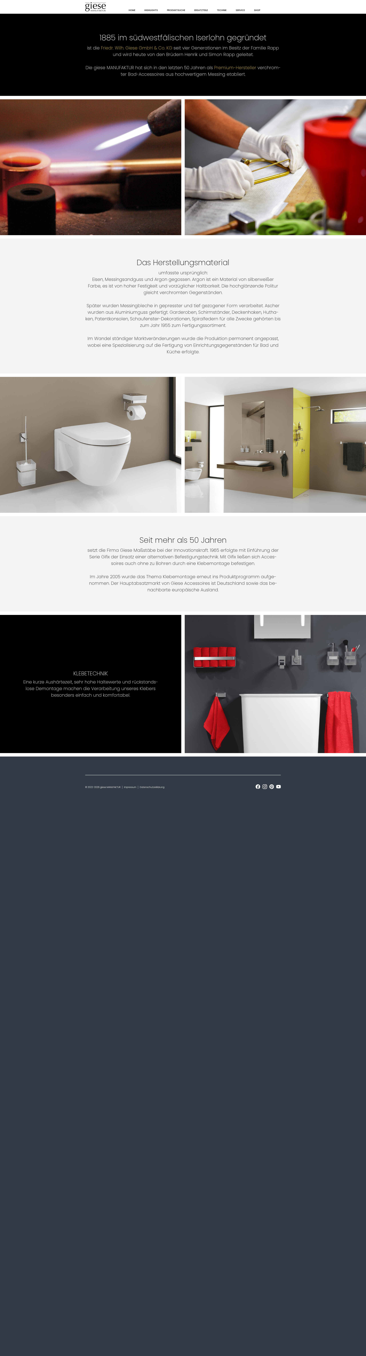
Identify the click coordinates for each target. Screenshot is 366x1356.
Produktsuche (176, 10)
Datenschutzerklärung (152, 787)
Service (240, 10)
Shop (257, 10)
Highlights (151, 10)
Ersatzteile (201, 10)
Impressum (130, 787)
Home (132, 10)
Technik (222, 10)
